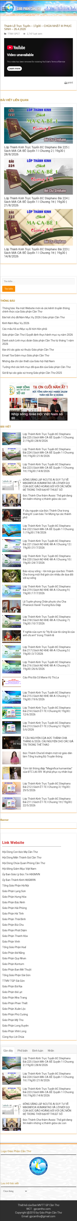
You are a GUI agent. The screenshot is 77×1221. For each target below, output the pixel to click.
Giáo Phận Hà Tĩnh (13, 913)
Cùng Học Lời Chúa (13, 1036)
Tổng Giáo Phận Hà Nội (15, 885)
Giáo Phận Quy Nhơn (14, 958)
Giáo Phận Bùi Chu (13, 924)
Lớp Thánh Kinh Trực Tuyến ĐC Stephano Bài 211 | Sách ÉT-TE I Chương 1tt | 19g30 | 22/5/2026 (47, 802)
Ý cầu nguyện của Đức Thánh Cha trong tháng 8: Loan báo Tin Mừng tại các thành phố (47, 514)
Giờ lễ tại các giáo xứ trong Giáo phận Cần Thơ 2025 (32, 372)
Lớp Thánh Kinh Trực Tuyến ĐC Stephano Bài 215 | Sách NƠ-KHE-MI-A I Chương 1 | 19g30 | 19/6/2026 (47, 696)
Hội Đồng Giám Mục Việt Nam (19, 868)
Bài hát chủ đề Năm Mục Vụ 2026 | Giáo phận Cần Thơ (33, 317)
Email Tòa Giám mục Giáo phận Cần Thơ (25, 355)
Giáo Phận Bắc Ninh (13, 902)
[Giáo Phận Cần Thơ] (38, 8)
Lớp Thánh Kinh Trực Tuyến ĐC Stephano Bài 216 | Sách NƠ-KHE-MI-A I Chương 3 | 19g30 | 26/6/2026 (47, 665)
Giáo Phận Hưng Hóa (14, 896)
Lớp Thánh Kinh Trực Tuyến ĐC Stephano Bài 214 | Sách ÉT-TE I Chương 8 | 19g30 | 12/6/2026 (47, 711)
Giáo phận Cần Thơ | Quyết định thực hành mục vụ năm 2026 (37, 334)
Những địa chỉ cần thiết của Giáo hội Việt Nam (28, 361)
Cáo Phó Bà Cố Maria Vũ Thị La (41, 677)
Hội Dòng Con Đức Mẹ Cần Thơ (20, 851)
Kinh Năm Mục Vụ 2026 (15, 323)
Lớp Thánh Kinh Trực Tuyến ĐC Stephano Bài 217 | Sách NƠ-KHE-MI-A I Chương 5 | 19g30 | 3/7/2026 (47, 650)
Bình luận (37, 1050)
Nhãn (51, 1050)
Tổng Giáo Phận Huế (14, 947)
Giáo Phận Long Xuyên (15, 1025)
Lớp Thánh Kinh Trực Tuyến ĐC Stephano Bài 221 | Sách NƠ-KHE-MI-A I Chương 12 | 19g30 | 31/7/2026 (47, 544)
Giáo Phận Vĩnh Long (14, 1031)
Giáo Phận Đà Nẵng (13, 952)
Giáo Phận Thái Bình (14, 919)
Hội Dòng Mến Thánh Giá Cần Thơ (21, 857)
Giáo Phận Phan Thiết (14, 1003)
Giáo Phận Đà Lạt (12, 992)
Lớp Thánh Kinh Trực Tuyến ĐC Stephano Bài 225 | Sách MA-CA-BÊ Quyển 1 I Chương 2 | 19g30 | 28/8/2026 (36, 151)
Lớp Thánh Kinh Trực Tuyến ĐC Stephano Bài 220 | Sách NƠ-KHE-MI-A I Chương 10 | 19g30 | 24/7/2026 (47, 559)
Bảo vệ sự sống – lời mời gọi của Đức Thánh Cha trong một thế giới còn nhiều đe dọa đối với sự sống (48, 574)
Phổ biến (23, 1050)
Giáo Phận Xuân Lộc (14, 1008)
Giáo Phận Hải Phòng (14, 907)
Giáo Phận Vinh (11, 941)
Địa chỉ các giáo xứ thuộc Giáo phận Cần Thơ (28, 349)
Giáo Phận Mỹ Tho (13, 1020)
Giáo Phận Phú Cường (15, 1014)
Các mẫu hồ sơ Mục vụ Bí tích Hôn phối (24, 328)
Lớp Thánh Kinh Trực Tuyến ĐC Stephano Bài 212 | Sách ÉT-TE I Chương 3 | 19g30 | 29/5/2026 (47, 787)
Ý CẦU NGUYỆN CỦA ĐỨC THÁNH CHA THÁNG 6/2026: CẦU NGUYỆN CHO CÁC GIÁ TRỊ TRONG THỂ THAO (48, 741)
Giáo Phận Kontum (13, 963)
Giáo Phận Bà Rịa (12, 986)
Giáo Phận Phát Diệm (14, 930)
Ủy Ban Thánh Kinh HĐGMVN (19, 879)
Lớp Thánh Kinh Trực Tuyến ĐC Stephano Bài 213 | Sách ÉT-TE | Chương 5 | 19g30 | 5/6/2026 (47, 726)
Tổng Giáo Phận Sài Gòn (16, 975)
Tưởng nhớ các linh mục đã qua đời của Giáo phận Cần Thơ (36, 367)
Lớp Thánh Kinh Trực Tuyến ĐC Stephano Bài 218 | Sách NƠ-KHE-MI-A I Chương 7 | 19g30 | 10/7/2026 (47, 620)
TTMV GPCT (14, 34)
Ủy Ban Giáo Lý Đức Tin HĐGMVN (21, 874)
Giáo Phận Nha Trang (14, 997)
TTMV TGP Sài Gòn (13, 980)
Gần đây (8, 1050)
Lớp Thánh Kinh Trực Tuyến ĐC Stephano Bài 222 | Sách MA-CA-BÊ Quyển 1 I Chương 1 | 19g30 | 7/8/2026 (48, 529)
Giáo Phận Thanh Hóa (15, 935)
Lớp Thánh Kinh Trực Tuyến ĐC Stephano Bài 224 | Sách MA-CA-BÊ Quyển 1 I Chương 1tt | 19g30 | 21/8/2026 (36, 201)
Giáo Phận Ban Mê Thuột (16, 969)
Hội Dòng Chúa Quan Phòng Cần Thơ (23, 863)
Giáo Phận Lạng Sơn (14, 891)
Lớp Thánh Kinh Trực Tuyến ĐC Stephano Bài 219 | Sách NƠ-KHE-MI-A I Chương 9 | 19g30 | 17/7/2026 (47, 590)
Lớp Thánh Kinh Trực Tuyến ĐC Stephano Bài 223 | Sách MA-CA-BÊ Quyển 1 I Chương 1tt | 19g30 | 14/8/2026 (36, 252)
